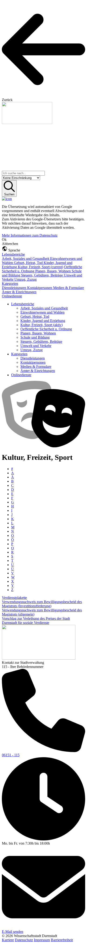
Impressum (42, 940)
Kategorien (10, 284)
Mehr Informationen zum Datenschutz (30, 235)
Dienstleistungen (14, 288)
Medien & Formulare (68, 288)
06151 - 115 (10, 755)
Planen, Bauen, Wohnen (53, 271)
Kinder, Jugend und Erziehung (42, 321)
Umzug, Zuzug (25, 279)
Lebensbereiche (13, 254)
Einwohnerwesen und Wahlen (42, 312)
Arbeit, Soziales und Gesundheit (26, 259)
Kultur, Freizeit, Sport (40, 267)
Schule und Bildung (35, 337)
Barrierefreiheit (62, 940)
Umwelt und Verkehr (35, 346)
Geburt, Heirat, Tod (29, 263)
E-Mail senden (12, 932)
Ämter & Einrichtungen (19, 292)
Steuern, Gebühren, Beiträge (42, 275)
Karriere (8, 940)
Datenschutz (24, 940)
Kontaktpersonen (40, 288)
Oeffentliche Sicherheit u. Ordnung (46, 329)
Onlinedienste (12, 296)
